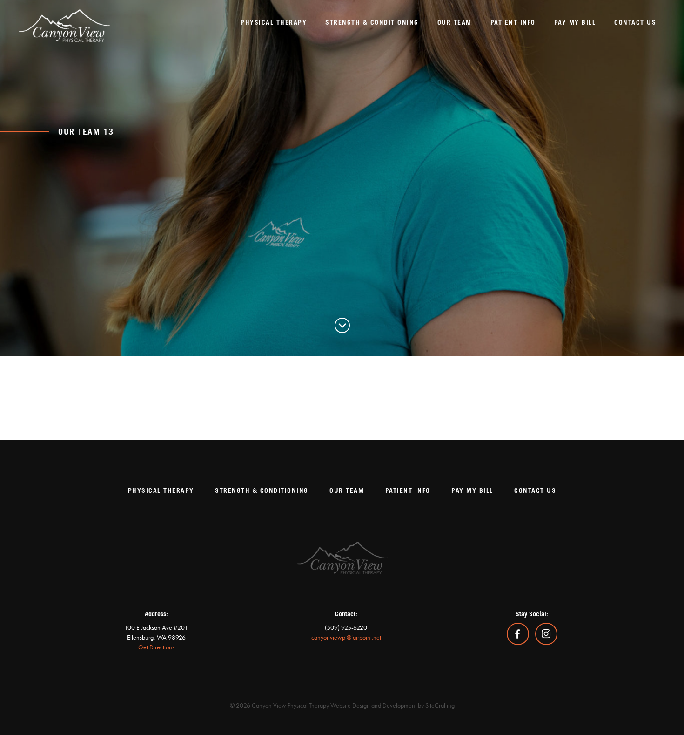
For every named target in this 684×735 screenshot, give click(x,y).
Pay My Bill (472, 491)
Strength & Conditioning (261, 491)
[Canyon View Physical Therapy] (69, 21)
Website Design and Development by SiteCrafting (392, 705)
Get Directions (156, 647)
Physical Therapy (161, 491)
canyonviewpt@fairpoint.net (346, 637)
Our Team (346, 491)
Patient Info (407, 491)
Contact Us (535, 491)
